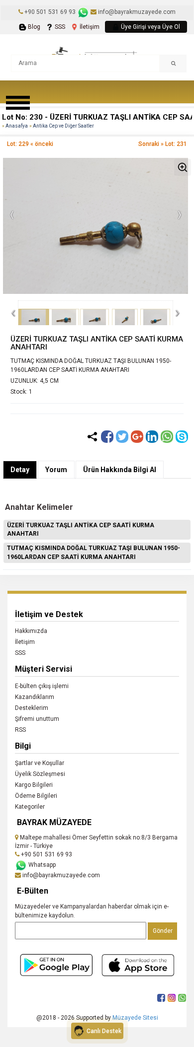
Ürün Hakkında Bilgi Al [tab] (119, 470)
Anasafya (16, 126)
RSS (20, 729)
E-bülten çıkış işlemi (42, 686)
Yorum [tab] (56, 470)
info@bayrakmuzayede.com (136, 11)
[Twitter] (122, 436)
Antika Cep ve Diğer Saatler (63, 126)
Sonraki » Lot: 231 (162, 143)
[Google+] (137, 436)
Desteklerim (31, 707)
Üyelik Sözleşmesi (40, 773)
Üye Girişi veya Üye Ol (149, 26)
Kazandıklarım (34, 697)
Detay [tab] (19, 470)
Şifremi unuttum (37, 718)
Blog (33, 26)
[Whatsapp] (167, 436)
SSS (59, 26)
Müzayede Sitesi (135, 1017)
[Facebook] (107, 436)
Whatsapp (41, 864)
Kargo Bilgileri (34, 784)
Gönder (163, 930)
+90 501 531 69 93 (50, 11)
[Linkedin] (152, 436)
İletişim (88, 26)
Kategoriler (30, 806)
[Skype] (182, 436)
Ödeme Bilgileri (36, 795)
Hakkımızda (31, 631)
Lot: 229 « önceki (30, 143)
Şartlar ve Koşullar (39, 763)
